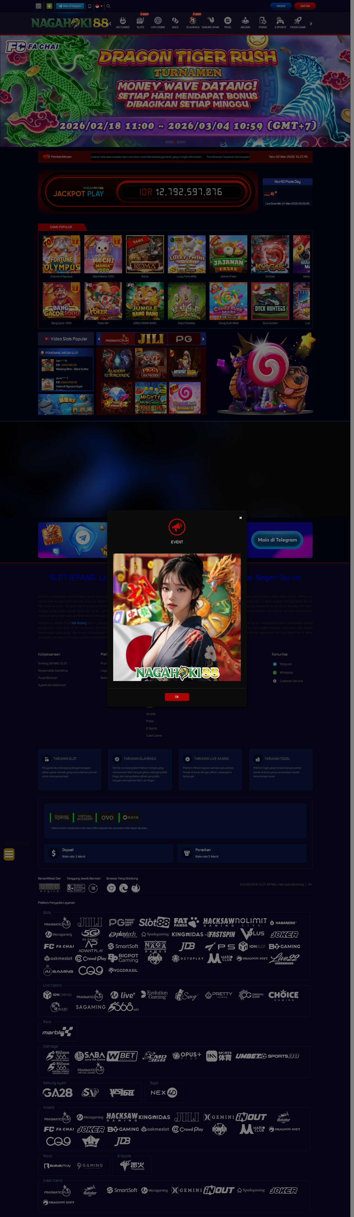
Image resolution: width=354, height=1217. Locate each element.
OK (177, 697)
